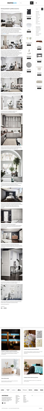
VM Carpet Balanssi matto (29, 70)
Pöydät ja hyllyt (24, 396)
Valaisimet (24, 399)
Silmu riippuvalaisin (29, 30)
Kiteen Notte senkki (5, 378)
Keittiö (6, 11)
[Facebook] (3, 403)
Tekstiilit (24, 400)
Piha (16, 403)
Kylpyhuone (8, 11)
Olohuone (15, 11)
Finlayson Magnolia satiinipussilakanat (31, 349)
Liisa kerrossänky (39, 60)
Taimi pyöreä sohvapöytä (39, 73)
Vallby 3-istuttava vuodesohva (39, 86)
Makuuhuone (12, 11)
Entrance (4, 33)
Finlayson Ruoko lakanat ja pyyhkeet (31, 377)
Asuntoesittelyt (3, 11)
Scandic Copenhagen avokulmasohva (39, 47)
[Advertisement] (11, 318)
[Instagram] (5, 403)
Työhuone (18, 11)
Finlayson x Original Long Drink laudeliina (9, 351)
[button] (36, 3)
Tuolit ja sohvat (24, 398)
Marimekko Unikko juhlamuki (29, 43)
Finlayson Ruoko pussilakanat (29, 16)
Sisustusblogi (5, 395)
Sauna (17, 402)
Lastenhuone (17, 398)
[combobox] (24, 2)
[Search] (31, 2)
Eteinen (17, 400)
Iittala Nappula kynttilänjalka (29, 56)
